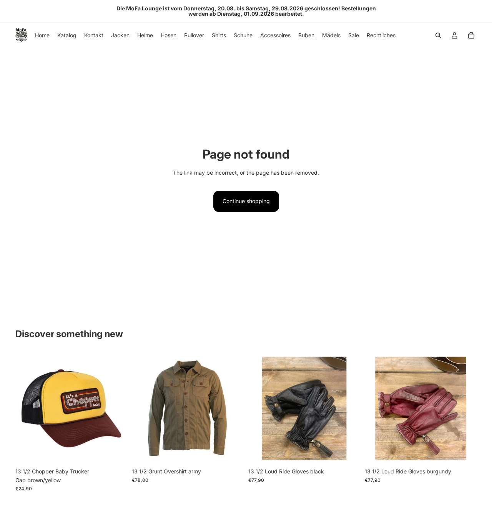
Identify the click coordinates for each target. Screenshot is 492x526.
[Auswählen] (232, 453)
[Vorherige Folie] (259, 408)
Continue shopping (246, 201)
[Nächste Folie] (348, 408)
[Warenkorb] (471, 35)
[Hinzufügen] (115, 453)
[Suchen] (438, 35)
